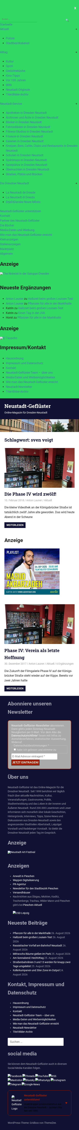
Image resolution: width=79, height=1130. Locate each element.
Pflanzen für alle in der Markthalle (49, 303)
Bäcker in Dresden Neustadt (24, 122)
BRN (9, 85)
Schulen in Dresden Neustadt (24, 155)
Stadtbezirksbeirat (17, 43)
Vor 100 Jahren (16, 80)
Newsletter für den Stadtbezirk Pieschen (35, 888)
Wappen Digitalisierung (26, 880)
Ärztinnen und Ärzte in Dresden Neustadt (32, 117)
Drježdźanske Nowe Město (23, 202)
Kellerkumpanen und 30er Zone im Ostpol (36, 970)
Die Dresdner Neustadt (14, 183)
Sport (9, 66)
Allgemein (6, 253)
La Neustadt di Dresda (20, 197)
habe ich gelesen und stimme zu (36, 749)
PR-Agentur (19, 884)
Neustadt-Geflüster (27, 406)
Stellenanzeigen (10, 244)
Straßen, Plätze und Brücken (24, 174)
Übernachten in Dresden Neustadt (27, 169)
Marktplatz (7, 249)
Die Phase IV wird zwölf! (30, 494)
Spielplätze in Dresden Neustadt (26, 165)
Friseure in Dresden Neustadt (24, 136)
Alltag (4, 52)
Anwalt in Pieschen (23, 876)
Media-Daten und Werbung (17, 230)
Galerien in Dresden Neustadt (25, 141)
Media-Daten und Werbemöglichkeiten (30, 377)
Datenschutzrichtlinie (24, 735)
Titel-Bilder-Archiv (17, 94)
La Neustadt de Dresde (20, 192)
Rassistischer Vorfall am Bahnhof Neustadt (37, 945)
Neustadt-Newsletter (19, 387)
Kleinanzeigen (9, 239)
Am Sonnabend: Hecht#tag (28, 957)
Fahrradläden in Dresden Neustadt (28, 127)
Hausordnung (15, 358)
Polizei (10, 38)
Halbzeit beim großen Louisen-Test (50, 298)
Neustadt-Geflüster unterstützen (20, 211)
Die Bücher (7, 225)
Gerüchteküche (15, 71)
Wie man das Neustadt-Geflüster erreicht (26, 235)
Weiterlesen (15, 525)
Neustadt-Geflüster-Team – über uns (29, 372)
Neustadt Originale (18, 89)
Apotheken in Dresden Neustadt (26, 112)
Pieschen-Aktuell (32, 904)
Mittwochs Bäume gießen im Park (32, 953)
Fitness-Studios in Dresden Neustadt (29, 131)
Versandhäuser (21, 892)
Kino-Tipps (13, 75)
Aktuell (4, 29)
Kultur (10, 61)
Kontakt (5, 216)
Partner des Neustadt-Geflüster (20, 220)
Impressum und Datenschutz (24, 363)
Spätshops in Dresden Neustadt (26, 160)
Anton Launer (14, 298)
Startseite (6, 24)
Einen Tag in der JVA (31, 313)
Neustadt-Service (11, 103)
